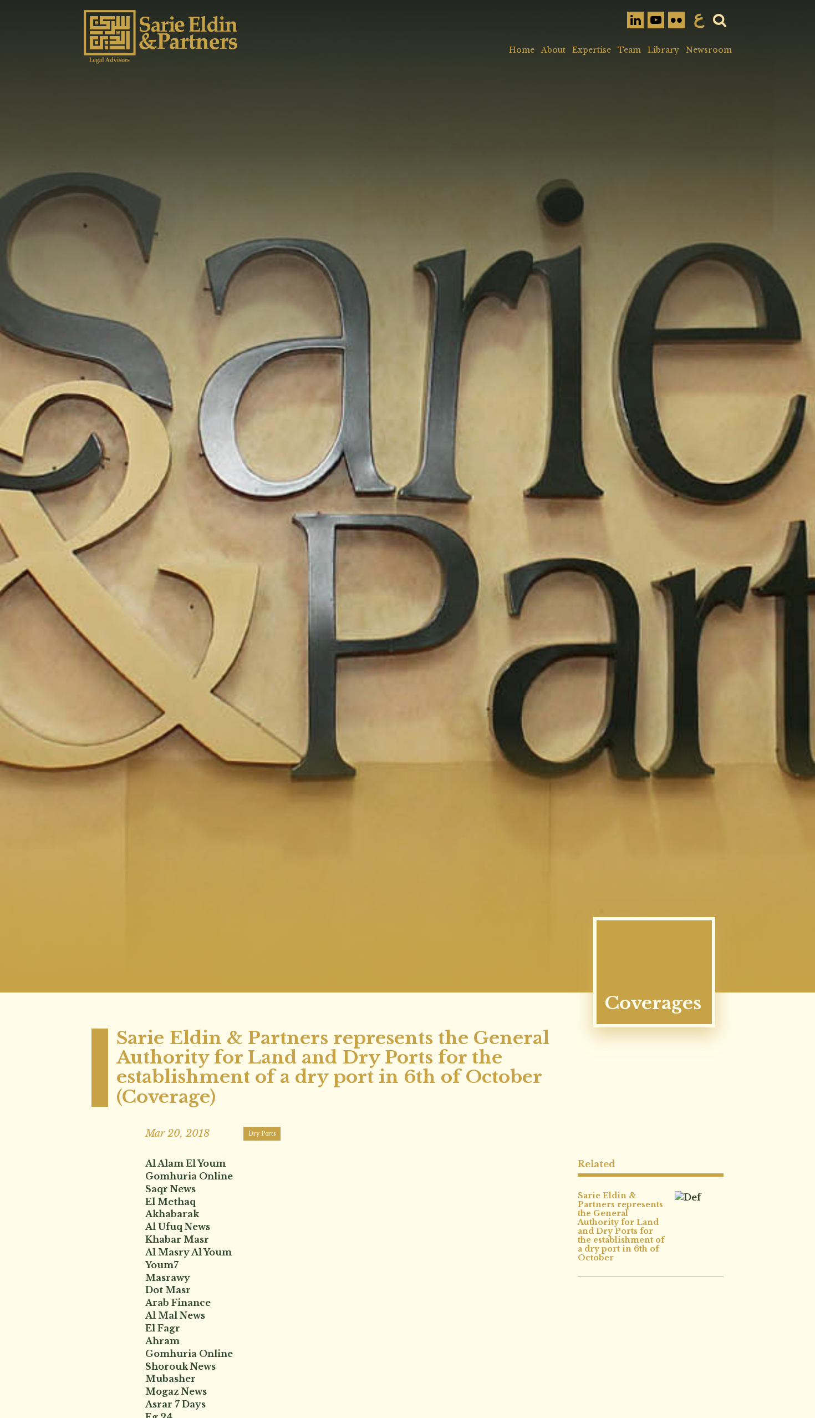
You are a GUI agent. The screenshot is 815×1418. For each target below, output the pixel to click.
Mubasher (170, 1378)
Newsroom (709, 50)
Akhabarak (172, 1213)
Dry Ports (262, 1133)
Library (663, 50)
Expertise (591, 50)
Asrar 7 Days (175, 1404)
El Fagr (162, 1328)
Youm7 (162, 1264)
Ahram (162, 1340)
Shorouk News (180, 1366)
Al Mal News (175, 1315)
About (553, 50)
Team (629, 50)
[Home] (161, 37)
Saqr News (170, 1188)
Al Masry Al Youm (188, 1252)
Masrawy (167, 1277)
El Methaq (170, 1201)
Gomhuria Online (189, 1176)
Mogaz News (176, 1391)
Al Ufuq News (177, 1226)
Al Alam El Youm (185, 1163)
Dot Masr (168, 1289)
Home (521, 50)
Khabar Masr (177, 1239)
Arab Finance (178, 1302)
